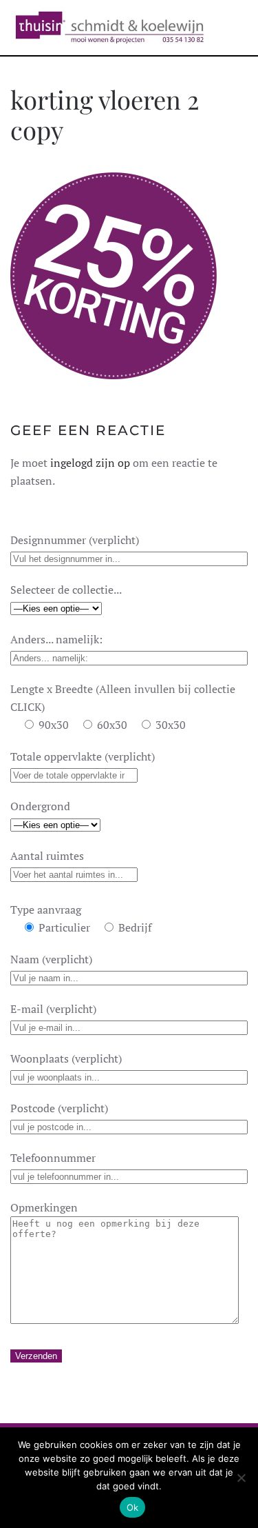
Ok (133, 1507)
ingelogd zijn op (90, 462)
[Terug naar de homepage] (109, 27)
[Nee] (241, 1478)
